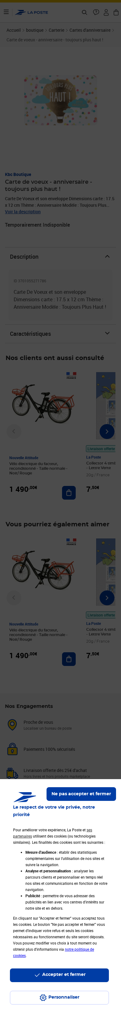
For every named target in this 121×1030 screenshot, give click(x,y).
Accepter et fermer (64, 974)
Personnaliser (63, 997)
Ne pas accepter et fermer (81, 794)
